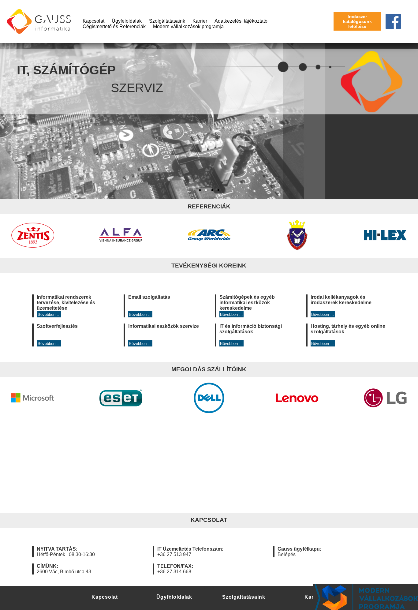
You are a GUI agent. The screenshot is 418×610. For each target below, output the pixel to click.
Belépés (287, 554)
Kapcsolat (93, 21)
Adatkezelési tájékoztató (241, 21)
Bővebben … (49, 314)
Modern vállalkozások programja (188, 26)
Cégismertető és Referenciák (114, 26)
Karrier (199, 21)
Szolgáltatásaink (167, 21)
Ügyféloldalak (127, 21)
